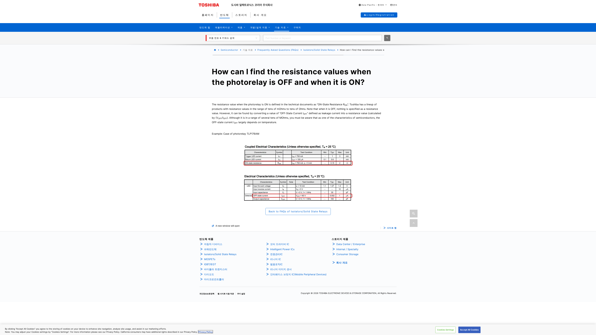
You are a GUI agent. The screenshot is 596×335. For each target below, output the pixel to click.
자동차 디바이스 (213, 244)
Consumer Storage (347, 254)
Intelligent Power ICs (282, 249)
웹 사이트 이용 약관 (226, 294)
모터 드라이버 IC (279, 244)
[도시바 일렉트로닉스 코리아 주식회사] (252, 5)
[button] (373, 5)
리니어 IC (275, 259)
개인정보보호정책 (206, 294)
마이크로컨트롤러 (214, 279)
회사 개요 (342, 262)
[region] (298, 329)
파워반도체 (210, 249)
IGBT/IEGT (210, 264)
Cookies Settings (445, 329)
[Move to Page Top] (414, 223)
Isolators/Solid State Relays (319, 50)
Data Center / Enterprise (350, 244)
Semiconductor (229, 50)
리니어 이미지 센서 (281, 269)
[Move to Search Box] (414, 213)
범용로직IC (276, 264)
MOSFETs (209, 259)
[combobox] (322, 38)
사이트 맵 (392, 228)
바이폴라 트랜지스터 (215, 269)
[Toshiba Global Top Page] (215, 5)
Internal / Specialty (347, 249)
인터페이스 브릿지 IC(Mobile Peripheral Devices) (298, 274)
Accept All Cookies (469, 329)
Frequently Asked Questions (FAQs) (278, 50)
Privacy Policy (205, 332)
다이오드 (209, 274)
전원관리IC (276, 254)
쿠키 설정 (241, 294)
